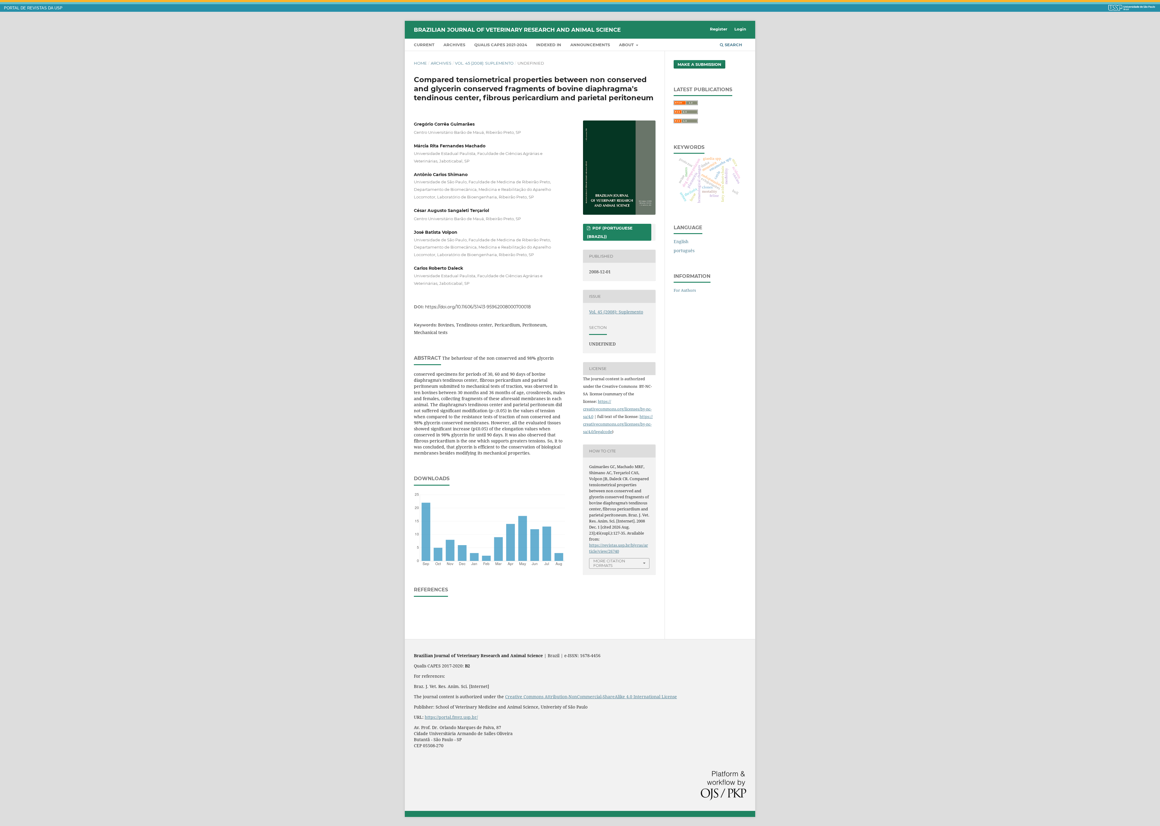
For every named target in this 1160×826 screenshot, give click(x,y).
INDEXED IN (548, 44)
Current (424, 44)
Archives (454, 44)
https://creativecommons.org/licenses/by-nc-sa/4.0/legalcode (618, 424)
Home (420, 63)
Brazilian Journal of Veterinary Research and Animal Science (517, 29)
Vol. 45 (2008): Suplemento (484, 63)
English (681, 241)
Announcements (590, 44)
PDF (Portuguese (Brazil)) (610, 232)
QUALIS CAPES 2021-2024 (500, 44)
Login (740, 29)
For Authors (685, 290)
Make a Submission (699, 64)
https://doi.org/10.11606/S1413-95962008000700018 (478, 307)
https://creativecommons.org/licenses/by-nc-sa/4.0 (617, 409)
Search (732, 44)
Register (718, 29)
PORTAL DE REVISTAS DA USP (33, 8)
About (627, 44)
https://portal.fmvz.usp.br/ (451, 717)
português (684, 250)
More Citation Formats (609, 563)
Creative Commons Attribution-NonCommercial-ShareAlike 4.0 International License (591, 696)
